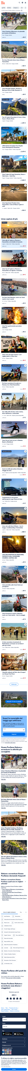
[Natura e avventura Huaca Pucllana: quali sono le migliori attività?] (25, 881)
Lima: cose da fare (5, 1009)
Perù (7, 1008)
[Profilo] (25, 3)
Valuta (3, 1023)
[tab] (9, 912)
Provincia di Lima (13, 1008)
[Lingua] (22, 3)
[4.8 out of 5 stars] (14, 998)
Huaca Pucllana (4, 1011)
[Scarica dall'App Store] (18, 1034)
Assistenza (4, 1039)
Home (2, 1008)
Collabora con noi (6, 1045)
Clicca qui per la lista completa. (13, 978)
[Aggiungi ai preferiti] (25, 14)
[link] (14, 25)
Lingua (4, 1016)
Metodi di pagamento (7, 1048)
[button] (14, 25)
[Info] (21, 10)
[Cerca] (19, 3)
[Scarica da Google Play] (7, 1034)
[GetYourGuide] (3, 3)
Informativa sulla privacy (10, 742)
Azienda (4, 1042)
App (3, 1030)
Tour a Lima (14, 1009)
